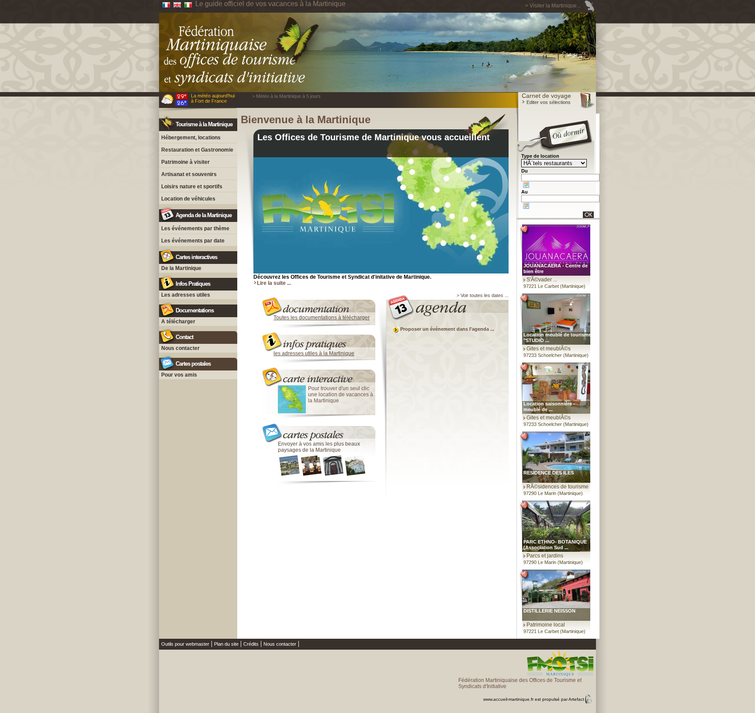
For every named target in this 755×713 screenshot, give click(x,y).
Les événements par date (193, 241)
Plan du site (226, 644)
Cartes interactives (196, 257)
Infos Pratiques (193, 283)
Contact (184, 337)
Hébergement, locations (191, 138)
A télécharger (178, 321)
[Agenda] (444, 306)
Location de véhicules (188, 199)
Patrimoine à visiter (185, 162)
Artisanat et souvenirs (189, 174)
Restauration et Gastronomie (197, 150)
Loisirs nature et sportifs (191, 186)
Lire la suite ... (274, 283)
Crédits (251, 644)
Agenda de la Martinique (204, 215)
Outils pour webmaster (185, 644)
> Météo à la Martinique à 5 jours (286, 96)
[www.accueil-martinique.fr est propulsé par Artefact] (527, 691)
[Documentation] (318, 302)
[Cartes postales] (318, 430)
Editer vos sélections (548, 102)
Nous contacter (180, 348)
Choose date (526, 184)
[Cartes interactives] (318, 374)
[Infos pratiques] (318, 339)
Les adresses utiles (185, 295)
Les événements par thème (195, 228)
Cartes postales (193, 363)
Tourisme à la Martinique (204, 124)
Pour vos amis (179, 375)
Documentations (195, 310)
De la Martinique (181, 268)
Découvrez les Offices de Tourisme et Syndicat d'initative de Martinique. (342, 277)
